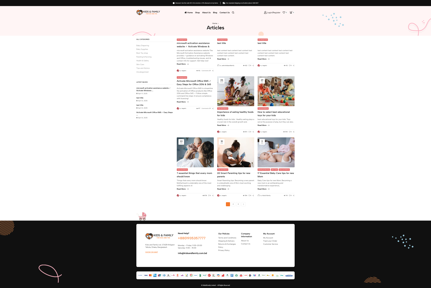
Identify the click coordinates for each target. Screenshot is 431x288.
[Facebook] (146, 257)
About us (206, 12)
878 (205, 195)
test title (221, 43)
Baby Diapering (142, 45)
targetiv (184, 70)
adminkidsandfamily (228, 65)
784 (246, 195)
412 (287, 65)
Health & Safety (142, 61)
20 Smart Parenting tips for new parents (233, 175)
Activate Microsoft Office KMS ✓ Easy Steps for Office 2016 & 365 (194, 83)
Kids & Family (266, 195)
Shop (197, 12)
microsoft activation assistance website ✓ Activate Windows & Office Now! (193, 45)
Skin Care (274, 169)
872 (246, 132)
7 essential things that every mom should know (194, 175)
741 (287, 195)
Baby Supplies (142, 49)
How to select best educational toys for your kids (274, 114)
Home (190, 12)
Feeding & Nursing (263, 169)
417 (199, 108)
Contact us (225, 12)
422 (246, 65)
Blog (215, 12)
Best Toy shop (142, 53)
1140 (286, 132)
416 (199, 70)
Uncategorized (181, 39)
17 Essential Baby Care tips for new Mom (276, 175)
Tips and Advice (223, 108)
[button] (151, 252)
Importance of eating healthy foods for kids (235, 114)
